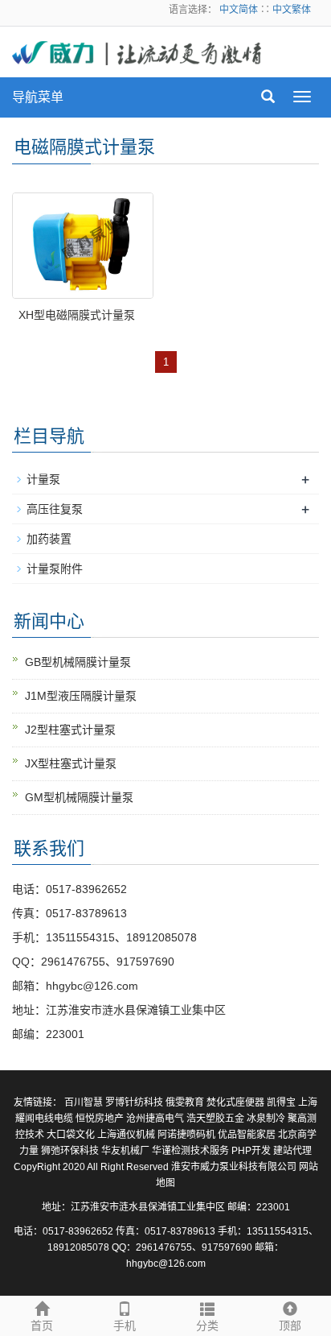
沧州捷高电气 (155, 1118)
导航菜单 (37, 97)
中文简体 (239, 9)
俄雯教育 (185, 1102)
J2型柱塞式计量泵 (70, 729)
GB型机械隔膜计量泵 (78, 662)
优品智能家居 (247, 1134)
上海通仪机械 (126, 1134)
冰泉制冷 (266, 1118)
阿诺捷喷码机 (186, 1134)
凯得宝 (281, 1102)
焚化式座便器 (235, 1102)
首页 (42, 1325)
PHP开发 (251, 1150)
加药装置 (49, 538)
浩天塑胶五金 (215, 1118)
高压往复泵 (55, 509)
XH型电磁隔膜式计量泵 (76, 314)
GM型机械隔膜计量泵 (79, 797)
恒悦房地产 (100, 1118)
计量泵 (43, 479)
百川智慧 (83, 1102)
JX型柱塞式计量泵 (70, 763)
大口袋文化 (71, 1134)
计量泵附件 (55, 568)
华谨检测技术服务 (190, 1150)
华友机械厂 (125, 1150)
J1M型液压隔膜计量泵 (81, 695)
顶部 (290, 1325)
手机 (124, 1325)
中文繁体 (291, 9)
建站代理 (292, 1150)
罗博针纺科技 (134, 1102)
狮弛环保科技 (70, 1150)
